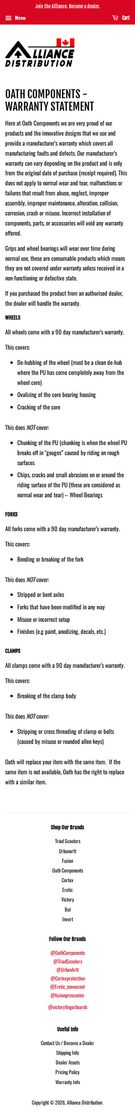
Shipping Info (67, 1052)
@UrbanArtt (67, 969)
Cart (125, 18)
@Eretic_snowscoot (67, 986)
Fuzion (67, 860)
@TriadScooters (67, 961)
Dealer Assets (68, 1062)
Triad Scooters (67, 840)
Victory (67, 899)
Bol (68, 909)
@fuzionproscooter (67, 995)
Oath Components (67, 870)
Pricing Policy (67, 1072)
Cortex (67, 880)
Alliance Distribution (84, 1102)
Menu (20, 17)
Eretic (67, 889)
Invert (67, 919)
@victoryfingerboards (67, 1006)
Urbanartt (67, 851)
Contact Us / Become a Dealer (67, 1042)
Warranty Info (67, 1082)
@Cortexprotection (68, 978)
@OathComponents (68, 952)
